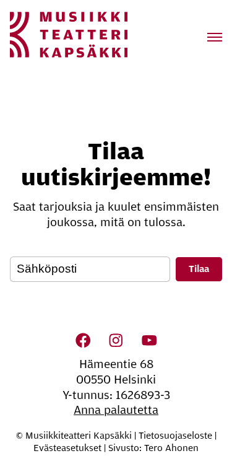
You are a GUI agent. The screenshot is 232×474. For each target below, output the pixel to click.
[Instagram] (116, 340)
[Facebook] (83, 340)
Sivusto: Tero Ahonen (153, 448)
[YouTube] (149, 340)
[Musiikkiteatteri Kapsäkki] (68, 35)
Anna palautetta (116, 410)
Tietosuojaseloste (175, 435)
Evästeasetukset (67, 448)
